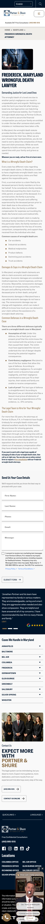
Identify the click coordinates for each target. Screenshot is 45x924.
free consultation (21, 460)
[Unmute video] (29, 892)
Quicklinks (9, 815)
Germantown (9, 673)
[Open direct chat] (38, 868)
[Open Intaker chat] (19, 923)
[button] (11, 789)
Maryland (18, 30)
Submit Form (10, 580)
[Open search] (40, 4)
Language (36, 815)
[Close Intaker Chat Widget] (42, 868)
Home (7, 30)
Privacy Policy (11, 569)
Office (10, 862)
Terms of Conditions (26, 569)
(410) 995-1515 (34, 23)
